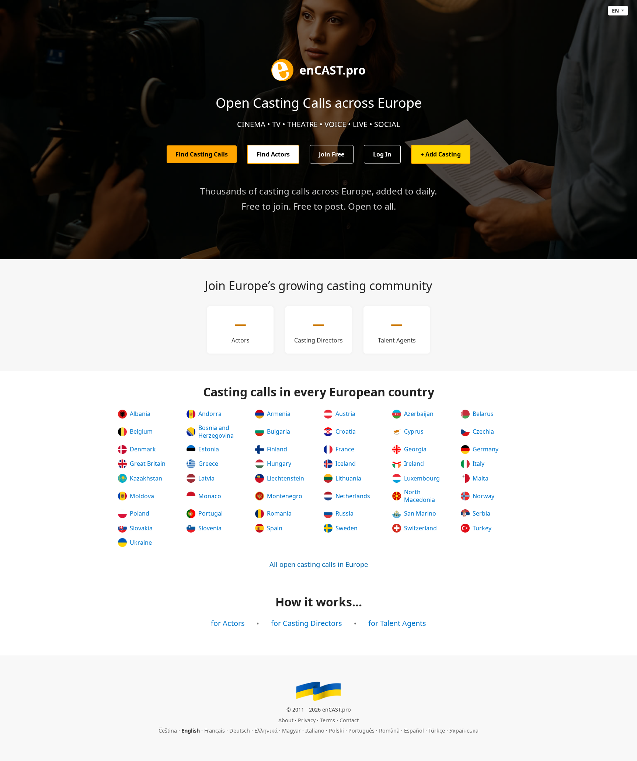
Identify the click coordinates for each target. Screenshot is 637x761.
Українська (463, 730)
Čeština (168, 730)
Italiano (314, 730)
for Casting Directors (306, 623)
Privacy (307, 720)
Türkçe (436, 730)
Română (389, 730)
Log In (382, 154)
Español (414, 730)
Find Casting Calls (201, 154)
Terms (327, 720)
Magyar (291, 730)
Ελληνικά (266, 730)
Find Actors (273, 154)
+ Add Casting (441, 154)
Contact (349, 720)
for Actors (228, 623)
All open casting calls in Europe (318, 564)
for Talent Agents (397, 623)
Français (214, 730)
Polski (336, 730)
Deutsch (239, 730)
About (285, 720)
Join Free (331, 154)
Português (361, 730)
